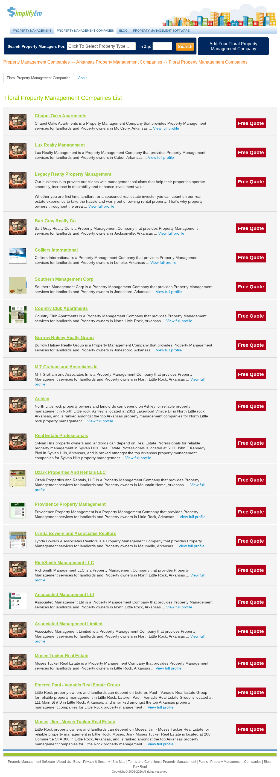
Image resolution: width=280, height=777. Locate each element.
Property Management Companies (85, 30)
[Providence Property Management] (18, 510)
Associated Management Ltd (64, 594)
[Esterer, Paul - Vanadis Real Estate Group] (18, 691)
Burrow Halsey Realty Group (64, 337)
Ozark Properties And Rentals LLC (70, 472)
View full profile (166, 128)
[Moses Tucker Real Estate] (18, 662)
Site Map (119, 762)
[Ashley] (18, 405)
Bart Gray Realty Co (55, 221)
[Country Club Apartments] (18, 314)
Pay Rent (140, 767)
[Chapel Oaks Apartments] (18, 122)
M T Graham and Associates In (66, 366)
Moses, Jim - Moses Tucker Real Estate (75, 721)
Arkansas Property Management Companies (119, 62)
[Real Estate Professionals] (18, 442)
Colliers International (56, 250)
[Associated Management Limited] (18, 630)
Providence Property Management (70, 504)
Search (185, 46)
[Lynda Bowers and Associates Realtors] (18, 539)
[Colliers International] (18, 256)
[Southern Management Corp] (18, 285)
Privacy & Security (97, 762)
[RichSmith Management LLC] (18, 569)
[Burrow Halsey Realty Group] (18, 344)
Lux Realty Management (60, 145)
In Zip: (145, 46)
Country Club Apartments (61, 308)
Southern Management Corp (64, 279)
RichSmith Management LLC (64, 562)
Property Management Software (161, 30)
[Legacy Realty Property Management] (18, 180)
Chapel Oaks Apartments (60, 115)
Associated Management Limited (69, 623)
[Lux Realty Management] (18, 151)
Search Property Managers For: (37, 46)
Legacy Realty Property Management (73, 174)
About (83, 78)
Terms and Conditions (144, 762)
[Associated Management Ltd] (18, 601)
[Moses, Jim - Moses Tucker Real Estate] (18, 728)
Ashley (42, 398)
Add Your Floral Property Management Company (233, 46)
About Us (64, 762)
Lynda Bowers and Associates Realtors (75, 533)
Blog (123, 30)
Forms (204, 762)
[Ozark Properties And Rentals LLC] (18, 478)
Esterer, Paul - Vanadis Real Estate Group (77, 685)
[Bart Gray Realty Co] (18, 227)
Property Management (30, 12)
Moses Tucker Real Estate (61, 655)
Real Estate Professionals (61, 435)
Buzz (77, 762)
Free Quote (251, 123)
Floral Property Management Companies (208, 62)
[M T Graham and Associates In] (18, 373)
